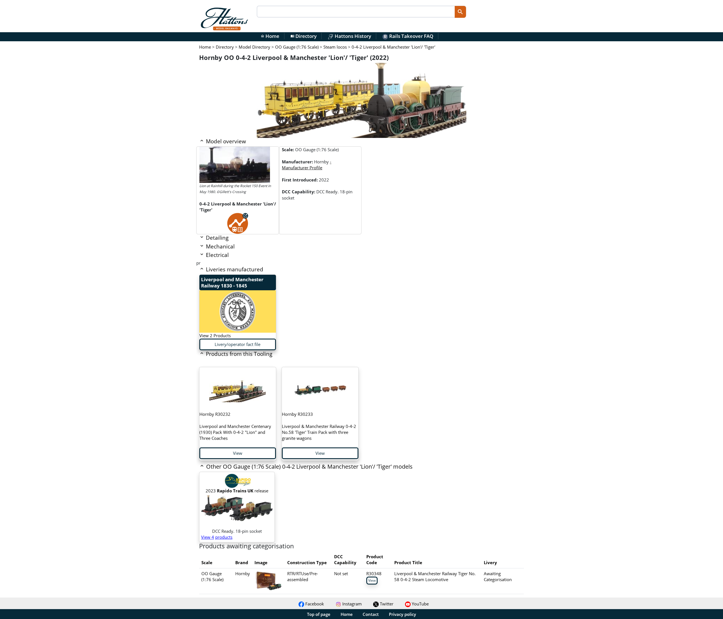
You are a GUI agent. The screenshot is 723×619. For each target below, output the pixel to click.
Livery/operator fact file (237, 344)
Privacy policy (402, 614)
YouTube (420, 604)
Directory (304, 36)
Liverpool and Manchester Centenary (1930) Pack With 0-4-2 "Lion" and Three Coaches (235, 426)
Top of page (318, 614)
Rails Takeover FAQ (410, 36)
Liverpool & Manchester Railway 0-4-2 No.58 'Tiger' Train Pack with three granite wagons (319, 426)
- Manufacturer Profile (306, 164)
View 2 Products (215, 335)
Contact (371, 614)
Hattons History (352, 36)
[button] (329, 467)
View (237, 453)
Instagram (351, 604)
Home (270, 36)
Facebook (314, 604)
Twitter (386, 604)
